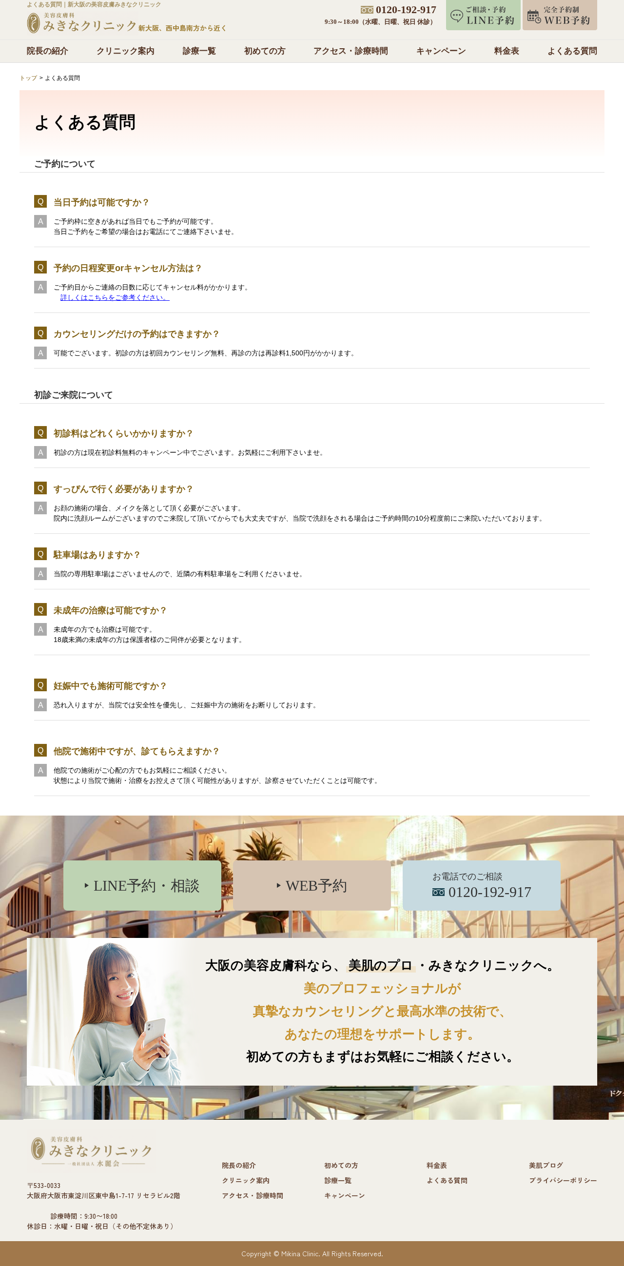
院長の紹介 (47, 51)
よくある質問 (572, 51)
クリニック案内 (126, 51)
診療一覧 (199, 51)
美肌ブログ (546, 1165)
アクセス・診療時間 (350, 51)
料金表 (506, 51)
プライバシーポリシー (563, 1180)
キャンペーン (441, 51)
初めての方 (265, 51)
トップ (28, 78)
